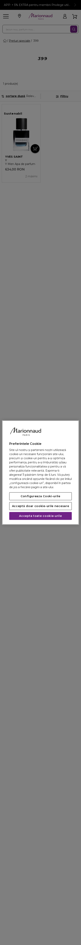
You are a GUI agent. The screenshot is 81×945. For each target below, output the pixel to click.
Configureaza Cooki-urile (40, 496)
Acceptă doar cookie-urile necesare (40, 506)
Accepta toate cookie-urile (40, 516)
